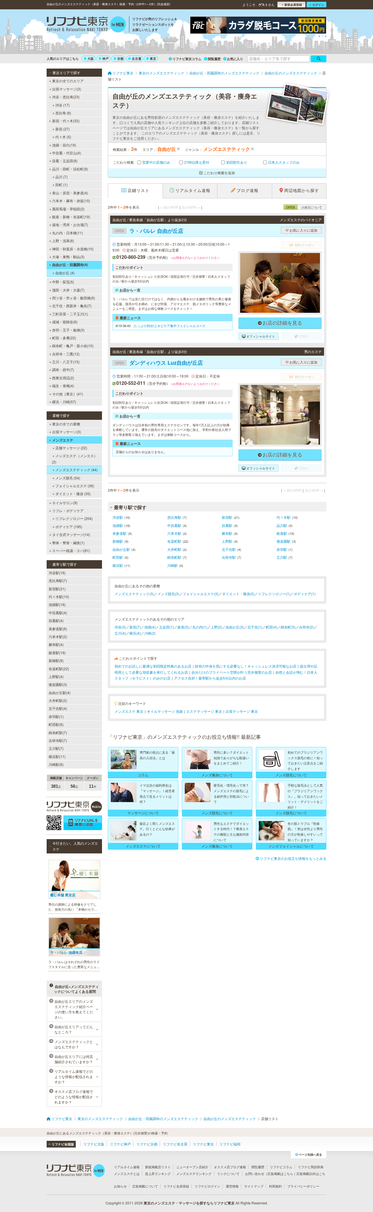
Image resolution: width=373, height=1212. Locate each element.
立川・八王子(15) (66, 361)
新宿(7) (135, 626)
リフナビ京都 (146, 1143)
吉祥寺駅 (229, 557)
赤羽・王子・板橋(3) (68, 329)
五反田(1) (166, 626)
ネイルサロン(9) (65, 502)
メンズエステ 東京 (129, 711)
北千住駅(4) (58, 708)
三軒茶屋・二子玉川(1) (70, 313)
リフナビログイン (207, 1186)
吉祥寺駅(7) (58, 740)
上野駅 (227, 541)
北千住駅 (229, 549)
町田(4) (271, 626)
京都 (120, 58)
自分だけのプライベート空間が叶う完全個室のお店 (231, 672)
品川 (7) (61, 176)
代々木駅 (284, 517)
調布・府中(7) (63, 369)
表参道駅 (119, 533)
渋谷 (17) (62, 104)
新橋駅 (117, 541)
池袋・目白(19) (64, 144)
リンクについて (228, 1173)
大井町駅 (174, 549)
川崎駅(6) (56, 764)
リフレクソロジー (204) (74, 518)
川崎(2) (150, 633)
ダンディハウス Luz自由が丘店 (159, 362)
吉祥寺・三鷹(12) (66, 353)
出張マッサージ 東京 (242, 711)
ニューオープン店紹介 (192, 1166)
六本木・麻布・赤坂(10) (71, 200)
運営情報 (232, 1186)
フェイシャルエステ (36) (74, 485)
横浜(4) (135, 633)
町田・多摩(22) (64, 337)
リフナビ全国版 (63, 1144)
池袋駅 (117, 525)
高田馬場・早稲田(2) (68, 208)
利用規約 (275, 1186)
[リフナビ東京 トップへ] (86, 25)
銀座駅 (282, 533)
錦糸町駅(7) (58, 732)
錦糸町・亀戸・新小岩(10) (73, 345)
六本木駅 (174, 533)
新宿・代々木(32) (66, 120)
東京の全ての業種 (66, 423)
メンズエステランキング (194, 1173)
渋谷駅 (117, 517)
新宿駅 (227, 517)
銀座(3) (183, 626)
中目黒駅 (174, 525)
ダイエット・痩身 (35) (73, 493)
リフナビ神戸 (120, 1143)
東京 (153, 58)
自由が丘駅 (121, 549)
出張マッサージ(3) (66, 88)
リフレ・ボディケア (68, 510)
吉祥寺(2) (306, 626)
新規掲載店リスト (158, 1166)
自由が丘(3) (235, 626)
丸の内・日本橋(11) (67, 232)
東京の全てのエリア (68, 80)
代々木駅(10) (59, 596)
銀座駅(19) (57, 652)
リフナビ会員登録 (176, 1186)
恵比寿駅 (174, 517)
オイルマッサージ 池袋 (165, 711)
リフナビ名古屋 (175, 1143)
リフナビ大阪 (93, 1143)
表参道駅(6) (58, 628)
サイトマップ (253, 1186)
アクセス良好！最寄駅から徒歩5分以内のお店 (210, 677)
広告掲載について (145, 1186)
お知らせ (120, 1186)
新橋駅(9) (56, 660)
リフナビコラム (281, 1166)
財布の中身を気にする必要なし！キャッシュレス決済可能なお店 (245, 665)
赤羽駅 (282, 549)
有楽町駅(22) (59, 668)
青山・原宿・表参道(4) (70, 192)
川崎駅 (172, 565)
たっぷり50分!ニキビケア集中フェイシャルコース (169, 325)
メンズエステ (62, 440)
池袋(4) (150, 626)
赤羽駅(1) (56, 716)
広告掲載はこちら (280, 1173)
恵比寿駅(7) (58, 580)
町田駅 (117, 557)
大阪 (90, 58)
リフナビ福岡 (229, 1143)
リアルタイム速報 (127, 1166)
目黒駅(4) (56, 620)
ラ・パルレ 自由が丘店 (149, 231)
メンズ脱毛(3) (168, 593)
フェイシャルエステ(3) (201, 593)
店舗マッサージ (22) (71, 447)
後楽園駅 (284, 541)
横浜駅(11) (57, 756)
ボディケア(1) (305, 593)
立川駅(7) (56, 748)
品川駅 (282, 525)
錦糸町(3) (288, 626)
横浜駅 (117, 565)
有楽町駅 (174, 541)
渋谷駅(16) (57, 572)
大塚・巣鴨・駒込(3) (68, 256)
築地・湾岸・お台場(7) (70, 224)
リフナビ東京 (203, 1143)
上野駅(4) (56, 676)
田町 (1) (61, 184)
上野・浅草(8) (63, 240)
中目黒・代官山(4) (66, 152)
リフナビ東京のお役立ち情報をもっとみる (293, 858)
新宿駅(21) (57, 588)
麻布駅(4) (56, 644)
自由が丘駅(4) (60, 692)
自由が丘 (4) (65, 272)
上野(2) (216, 626)
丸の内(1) (199, 626)
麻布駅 (227, 533)
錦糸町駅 (174, 557)
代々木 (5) (63, 136)
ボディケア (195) (68, 526)
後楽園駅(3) (58, 684)
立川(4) (120, 633)
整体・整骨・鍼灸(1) (68, 542)
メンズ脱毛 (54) (67, 477)
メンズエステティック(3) (134, 593)
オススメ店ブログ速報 (230, 1166)
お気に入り (235, 59)
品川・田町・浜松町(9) (70, 168)
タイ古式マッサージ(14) (71, 534)
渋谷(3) (120, 626)
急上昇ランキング (158, 1173)
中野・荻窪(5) (63, 281)
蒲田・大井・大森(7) (68, 289)
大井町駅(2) (58, 700)
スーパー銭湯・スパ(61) (71, 550)
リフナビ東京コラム (187, 59)
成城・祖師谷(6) (65, 321)
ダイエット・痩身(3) (238, 593)
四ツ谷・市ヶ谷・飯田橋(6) (73, 297)
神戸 (105, 58)
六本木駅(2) (58, 636)
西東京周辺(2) (63, 377)
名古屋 (136, 58)
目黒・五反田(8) (65, 160)
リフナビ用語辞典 (310, 1166)
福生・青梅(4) (63, 385)
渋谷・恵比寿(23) (66, 96)
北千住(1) (254, 626)
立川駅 (282, 557)
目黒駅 (227, 525)
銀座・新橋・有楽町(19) (71, 216)
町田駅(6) (56, 724)
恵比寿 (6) (63, 112)
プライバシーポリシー (303, 1186)
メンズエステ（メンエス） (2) (74, 458)
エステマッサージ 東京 (204, 711)
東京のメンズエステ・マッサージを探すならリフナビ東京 (189, 1203)
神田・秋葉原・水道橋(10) (73, 248)
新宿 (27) (62, 128)
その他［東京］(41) (67, 393)
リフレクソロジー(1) (274, 593)
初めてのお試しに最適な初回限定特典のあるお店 (153, 665)
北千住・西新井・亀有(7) (72, 305)
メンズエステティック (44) (76, 469)
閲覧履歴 (214, 59)
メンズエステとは (127, 1173)
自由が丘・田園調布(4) (70, 264)
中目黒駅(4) (58, 612)
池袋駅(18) (57, 604)
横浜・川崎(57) (64, 401)
